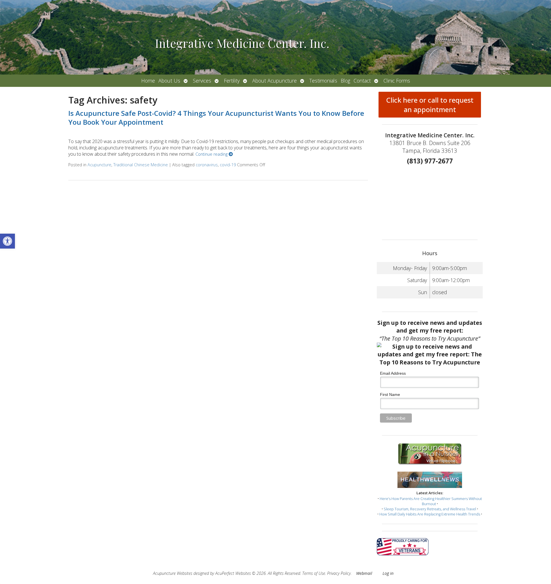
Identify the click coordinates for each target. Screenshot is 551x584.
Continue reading (212, 154)
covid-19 (228, 164)
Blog (345, 80)
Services (202, 80)
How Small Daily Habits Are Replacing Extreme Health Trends (429, 514)
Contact (362, 80)
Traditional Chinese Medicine (140, 164)
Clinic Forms (396, 80)
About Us (169, 80)
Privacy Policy (339, 573)
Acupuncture (99, 164)
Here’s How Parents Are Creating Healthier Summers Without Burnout (431, 501)
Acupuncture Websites (172, 573)
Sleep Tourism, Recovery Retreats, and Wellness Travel (430, 508)
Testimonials (323, 80)
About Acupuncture (274, 80)
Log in (388, 573)
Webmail (364, 573)
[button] (7, 241)
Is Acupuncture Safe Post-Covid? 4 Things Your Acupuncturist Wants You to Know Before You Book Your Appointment (216, 117)
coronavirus (207, 164)
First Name (390, 394)
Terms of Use (313, 573)
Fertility (232, 80)
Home (148, 80)
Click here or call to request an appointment (430, 104)
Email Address (393, 373)
